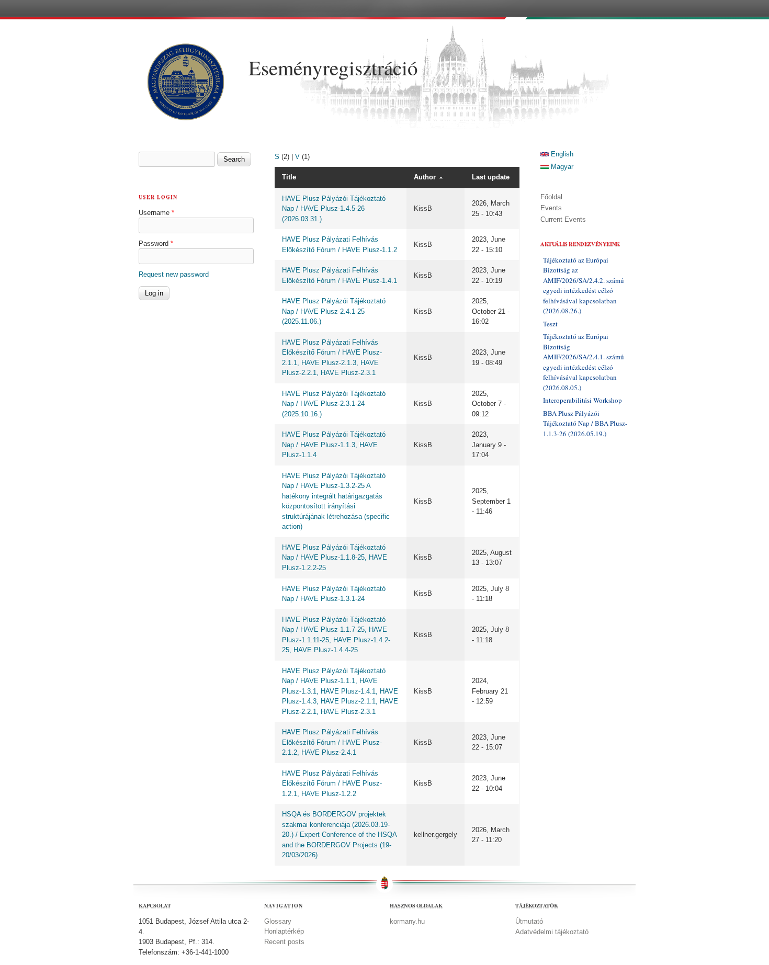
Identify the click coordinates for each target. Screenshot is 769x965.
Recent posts (284, 942)
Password (156, 243)
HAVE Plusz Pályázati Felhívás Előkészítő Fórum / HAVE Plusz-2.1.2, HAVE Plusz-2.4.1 (332, 742)
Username (156, 213)
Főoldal (551, 197)
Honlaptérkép (284, 931)
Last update (491, 177)
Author (425, 177)
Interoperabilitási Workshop (582, 400)
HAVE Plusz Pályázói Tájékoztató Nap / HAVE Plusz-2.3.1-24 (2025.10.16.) (334, 404)
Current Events (563, 219)
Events (551, 208)
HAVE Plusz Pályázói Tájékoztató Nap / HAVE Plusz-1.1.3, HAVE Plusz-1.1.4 (334, 444)
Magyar (561, 167)
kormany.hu (407, 921)
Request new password (174, 274)
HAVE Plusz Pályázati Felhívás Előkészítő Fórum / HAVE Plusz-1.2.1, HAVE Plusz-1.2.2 (332, 783)
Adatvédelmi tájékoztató (552, 932)
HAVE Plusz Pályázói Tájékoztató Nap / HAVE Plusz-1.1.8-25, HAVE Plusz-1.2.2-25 (334, 557)
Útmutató (529, 921)
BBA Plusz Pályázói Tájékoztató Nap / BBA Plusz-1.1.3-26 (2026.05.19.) (585, 423)
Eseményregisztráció (333, 67)
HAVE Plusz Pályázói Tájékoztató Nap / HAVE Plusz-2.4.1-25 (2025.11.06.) (334, 311)
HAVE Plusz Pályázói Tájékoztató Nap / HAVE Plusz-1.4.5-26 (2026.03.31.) (334, 209)
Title (289, 177)
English (561, 154)
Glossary (277, 921)
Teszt (550, 323)
